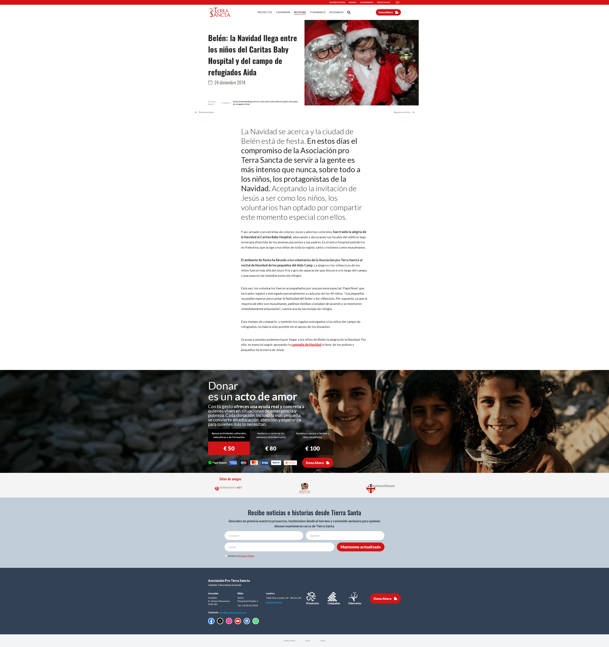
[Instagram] (229, 621)
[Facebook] (211, 621)
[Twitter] (220, 621)
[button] (398, 2)
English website (274, 602)
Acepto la (241, 555)
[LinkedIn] (247, 621)
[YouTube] (238, 621)
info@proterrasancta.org (233, 612)
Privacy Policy (246, 555)
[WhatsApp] (255, 621)
